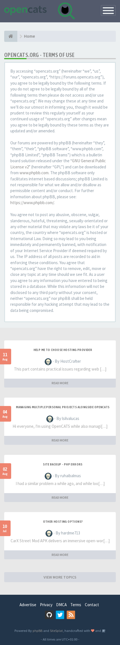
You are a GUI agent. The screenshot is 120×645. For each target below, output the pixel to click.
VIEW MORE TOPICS (60, 577)
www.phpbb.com (34, 172)
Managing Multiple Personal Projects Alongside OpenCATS (63, 407)
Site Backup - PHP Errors (63, 464)
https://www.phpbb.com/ (32, 202)
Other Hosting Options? (63, 522)
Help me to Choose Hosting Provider (62, 350)
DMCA (61, 604)
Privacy (46, 604)
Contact (92, 604)
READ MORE (60, 383)
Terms (75, 604)
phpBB (37, 630)
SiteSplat (56, 630)
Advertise (28, 604)
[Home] (10, 36)
